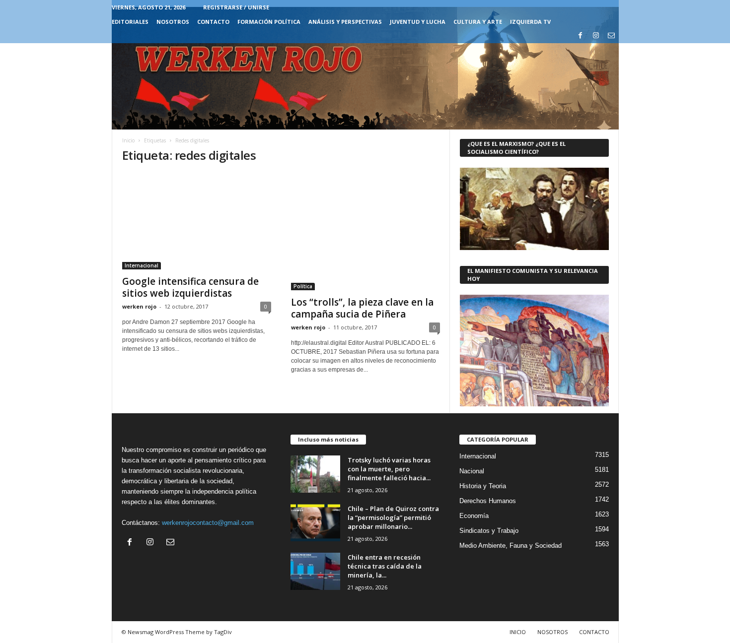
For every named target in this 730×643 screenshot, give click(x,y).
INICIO (518, 632)
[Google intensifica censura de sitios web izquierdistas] (196, 221)
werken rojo (139, 306)
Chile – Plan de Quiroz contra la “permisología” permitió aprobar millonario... (393, 517)
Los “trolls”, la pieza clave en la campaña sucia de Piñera (362, 308)
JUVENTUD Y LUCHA (417, 21)
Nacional (471, 471)
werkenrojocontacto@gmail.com (208, 522)
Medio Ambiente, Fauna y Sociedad (510, 545)
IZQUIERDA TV (530, 21)
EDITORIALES (130, 21)
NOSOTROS (172, 21)
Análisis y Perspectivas (345, 21)
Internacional (141, 265)
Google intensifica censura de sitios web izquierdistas (190, 287)
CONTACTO (213, 21)
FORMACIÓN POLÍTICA (268, 21)
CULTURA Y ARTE (477, 21)
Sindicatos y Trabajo (488, 530)
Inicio (128, 140)
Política (302, 286)
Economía (474, 515)
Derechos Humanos (487, 501)
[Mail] (611, 36)
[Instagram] (596, 36)
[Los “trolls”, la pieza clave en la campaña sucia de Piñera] (365, 231)
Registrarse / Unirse (236, 7)
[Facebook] (580, 36)
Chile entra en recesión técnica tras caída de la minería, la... (385, 566)
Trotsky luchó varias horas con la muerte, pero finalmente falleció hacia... (389, 468)
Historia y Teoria (482, 486)
